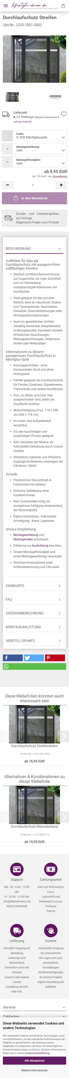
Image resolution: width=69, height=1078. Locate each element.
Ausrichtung (40, 545)
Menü (6, 5)
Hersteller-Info (20, 641)
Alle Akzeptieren (35, 1060)
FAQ (9, 599)
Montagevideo (23, 539)
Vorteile (51, 941)
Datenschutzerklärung (37, 1053)
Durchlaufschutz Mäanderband (34, 826)
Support (17, 880)
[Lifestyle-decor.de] (35, 5)
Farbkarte (15, 586)
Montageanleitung (25, 535)
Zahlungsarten (51, 880)
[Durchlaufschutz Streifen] (34, 59)
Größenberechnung (25, 613)
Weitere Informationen (34, 1070)
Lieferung (17, 941)
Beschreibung (18, 248)
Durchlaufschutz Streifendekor (34, 746)
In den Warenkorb (34, 198)
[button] (7, 185)
